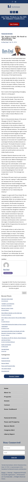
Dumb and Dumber (6, 344)
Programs (7, 397)
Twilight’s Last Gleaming (7, 303)
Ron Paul (5, 42)
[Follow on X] (14, 12)
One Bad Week (5, 349)
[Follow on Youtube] (17, 12)
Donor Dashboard (10, 409)
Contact (7, 405)
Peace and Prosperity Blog (8, 366)
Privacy (3, 472)
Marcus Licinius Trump (7, 308)
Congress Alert (5, 358)
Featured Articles (7, 34)
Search (24, 293)
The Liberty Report (6, 368)
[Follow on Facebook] (11, 12)
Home (6, 388)
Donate (6, 401)
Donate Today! (14, 376)
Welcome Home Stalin (7, 299)
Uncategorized (5, 371)
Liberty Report (9, 434)
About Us (7, 392)
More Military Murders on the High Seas (11, 313)
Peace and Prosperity (11, 422)
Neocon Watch (5, 363)
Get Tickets (14, 24)
